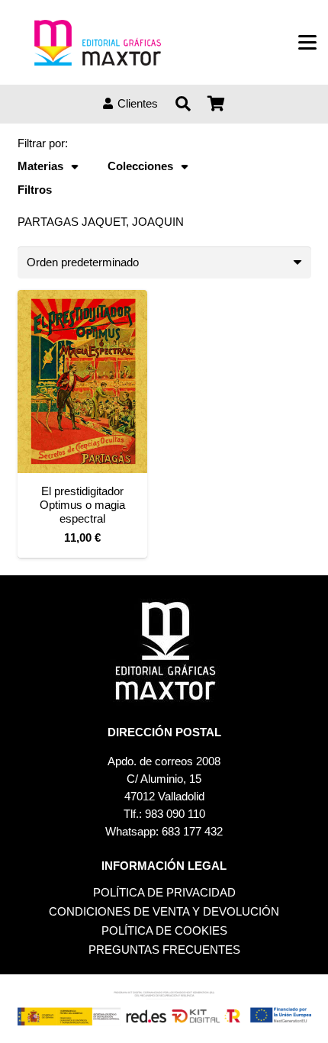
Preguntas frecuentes (164, 949)
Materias (40, 165)
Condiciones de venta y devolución (164, 911)
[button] (307, 43)
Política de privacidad (164, 892)
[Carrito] (216, 104)
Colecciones (140, 165)
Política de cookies (164, 930)
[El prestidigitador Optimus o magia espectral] (82, 381)
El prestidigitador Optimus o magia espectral (82, 504)
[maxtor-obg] (97, 43)
